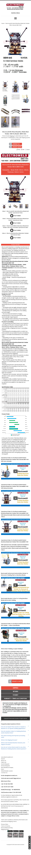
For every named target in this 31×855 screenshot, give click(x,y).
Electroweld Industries (19, 844)
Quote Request (5, 764)
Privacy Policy (4, 824)
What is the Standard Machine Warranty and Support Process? (13, 743)
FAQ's (2, 769)
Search (3, 759)
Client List (3, 762)
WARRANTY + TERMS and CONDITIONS (15, 698)
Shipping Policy (5, 829)
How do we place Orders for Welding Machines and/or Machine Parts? (13, 732)
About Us (3, 760)
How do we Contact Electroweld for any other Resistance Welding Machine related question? (13, 748)
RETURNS (15, 691)
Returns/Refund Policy (7, 827)
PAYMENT (15, 695)
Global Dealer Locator (7, 771)
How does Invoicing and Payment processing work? (13, 736)
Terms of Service (5, 826)
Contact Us (4, 772)
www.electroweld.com (7, 757)
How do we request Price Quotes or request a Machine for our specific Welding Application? (13, 727)
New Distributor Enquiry (7, 767)
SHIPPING (15, 688)
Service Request (5, 765)
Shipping (12, 136)
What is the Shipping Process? (9, 740)
